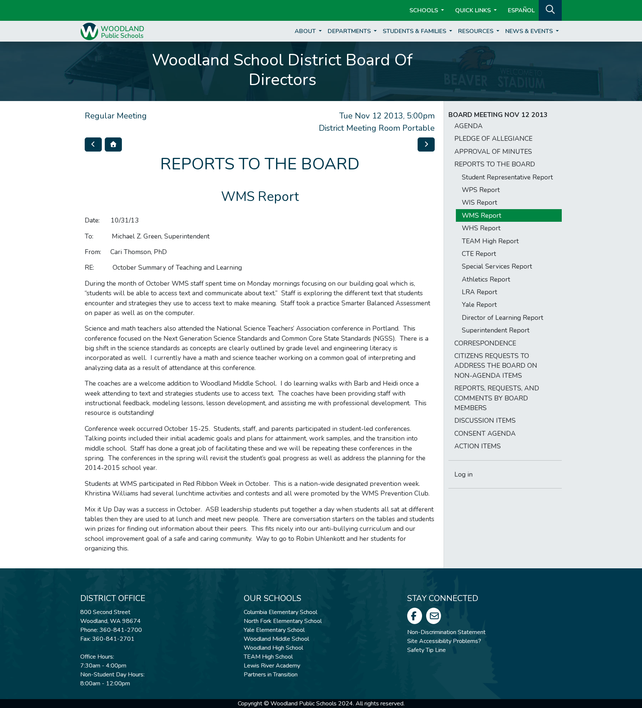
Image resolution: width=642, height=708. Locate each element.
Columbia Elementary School (280, 612)
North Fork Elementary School (283, 621)
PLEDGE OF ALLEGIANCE (493, 138)
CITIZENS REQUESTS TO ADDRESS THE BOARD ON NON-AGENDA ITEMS (495, 365)
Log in (463, 474)
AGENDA (468, 125)
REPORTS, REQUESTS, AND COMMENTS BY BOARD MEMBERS (496, 398)
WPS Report (481, 189)
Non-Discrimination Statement (446, 632)
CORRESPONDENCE (485, 343)
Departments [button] (350, 31)
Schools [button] (424, 10)
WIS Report (479, 202)
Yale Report (479, 304)
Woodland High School (273, 648)
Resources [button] (476, 31)
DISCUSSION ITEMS (485, 420)
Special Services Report (497, 266)
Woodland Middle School (276, 639)
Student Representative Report (507, 177)
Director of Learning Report (502, 317)
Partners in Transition (271, 674)
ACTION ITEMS (477, 446)
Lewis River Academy (272, 666)
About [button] (306, 31)
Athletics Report (486, 279)
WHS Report (481, 228)
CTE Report (479, 253)
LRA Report (479, 292)
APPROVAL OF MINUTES (493, 151)
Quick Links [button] (473, 10)
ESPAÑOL (521, 10)
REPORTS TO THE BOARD (494, 164)
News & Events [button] (529, 31)
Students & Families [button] (415, 31)
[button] (550, 9)
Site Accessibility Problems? (444, 641)
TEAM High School (268, 657)
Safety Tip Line (426, 650)
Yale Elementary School (274, 630)
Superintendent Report (495, 330)
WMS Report (481, 215)
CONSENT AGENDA (485, 433)
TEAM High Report (490, 241)
